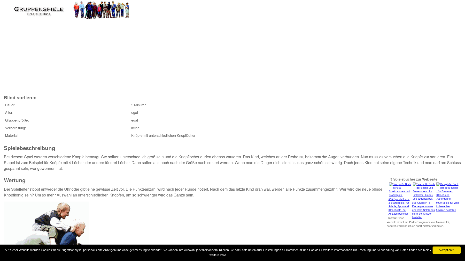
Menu (12, 8)
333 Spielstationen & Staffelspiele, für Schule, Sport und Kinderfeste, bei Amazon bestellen (399, 206)
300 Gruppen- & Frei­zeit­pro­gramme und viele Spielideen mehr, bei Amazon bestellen (423, 210)
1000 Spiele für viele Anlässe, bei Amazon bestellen (447, 206)
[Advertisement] (92, 53)
